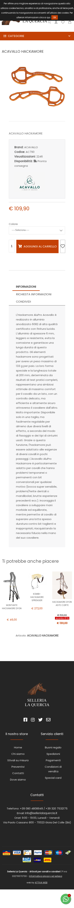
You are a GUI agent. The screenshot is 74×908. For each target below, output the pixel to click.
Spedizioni (53, 754)
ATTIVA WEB (41, 882)
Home (18, 747)
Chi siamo (18, 754)
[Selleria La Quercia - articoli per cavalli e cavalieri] (24, 29)
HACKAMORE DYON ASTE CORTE (62, 603)
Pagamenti (53, 760)
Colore (13, 224)
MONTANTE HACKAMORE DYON (12, 607)
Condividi (23, 302)
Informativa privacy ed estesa (45, 876)
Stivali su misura (18, 760)
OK (54, 17)
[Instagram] (32, 720)
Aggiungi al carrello (40, 246)
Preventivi (17, 767)
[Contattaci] (69, 22)
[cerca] (49, 22)
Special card (53, 778)
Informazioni (26, 287)
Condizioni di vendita (53, 769)
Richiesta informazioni (33, 294)
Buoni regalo (53, 747)
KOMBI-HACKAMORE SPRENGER (37, 597)
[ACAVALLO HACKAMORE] (37, 113)
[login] (56, 22)
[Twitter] (40, 720)
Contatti (18, 773)
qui (48, 17)
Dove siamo (18, 779)
